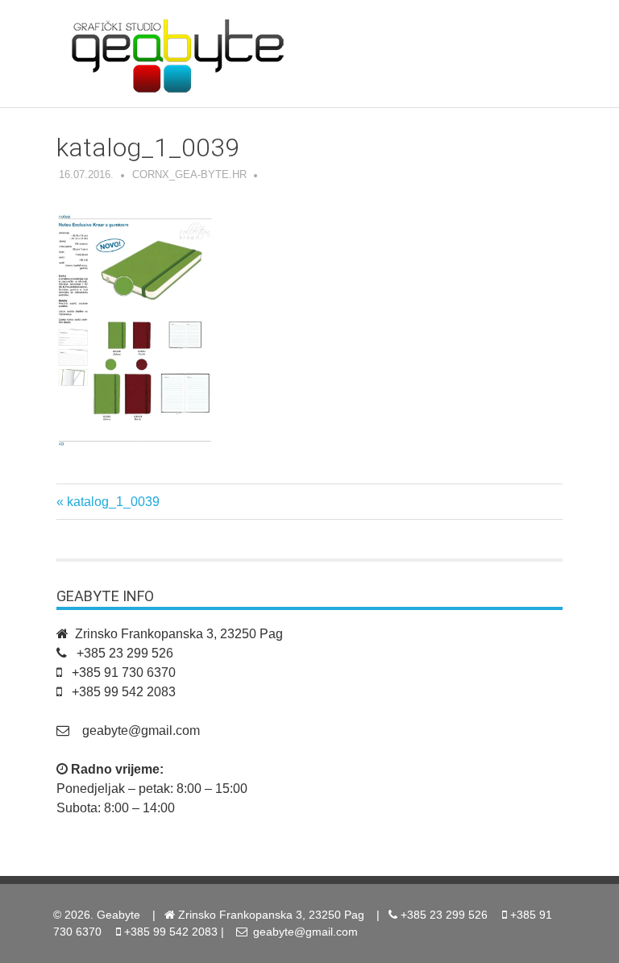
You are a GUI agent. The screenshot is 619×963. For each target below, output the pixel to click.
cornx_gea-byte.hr (189, 174)
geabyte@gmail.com (141, 730)
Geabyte (118, 914)
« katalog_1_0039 (108, 501)
